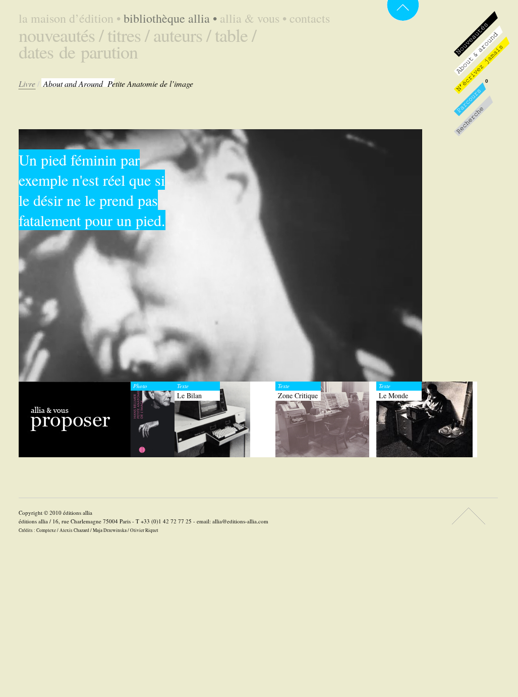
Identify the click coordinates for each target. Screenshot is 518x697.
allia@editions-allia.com (240, 521)
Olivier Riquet (144, 530)
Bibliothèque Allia (170, 18)
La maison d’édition (70, 18)
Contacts (310, 18)
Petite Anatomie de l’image (118, 83)
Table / (235, 35)
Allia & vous (253, 18)
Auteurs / (182, 35)
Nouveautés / (61, 35)
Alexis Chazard (74, 530)
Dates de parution (78, 51)
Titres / (128, 35)
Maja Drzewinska (110, 530)
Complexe (46, 530)
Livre (27, 83)
